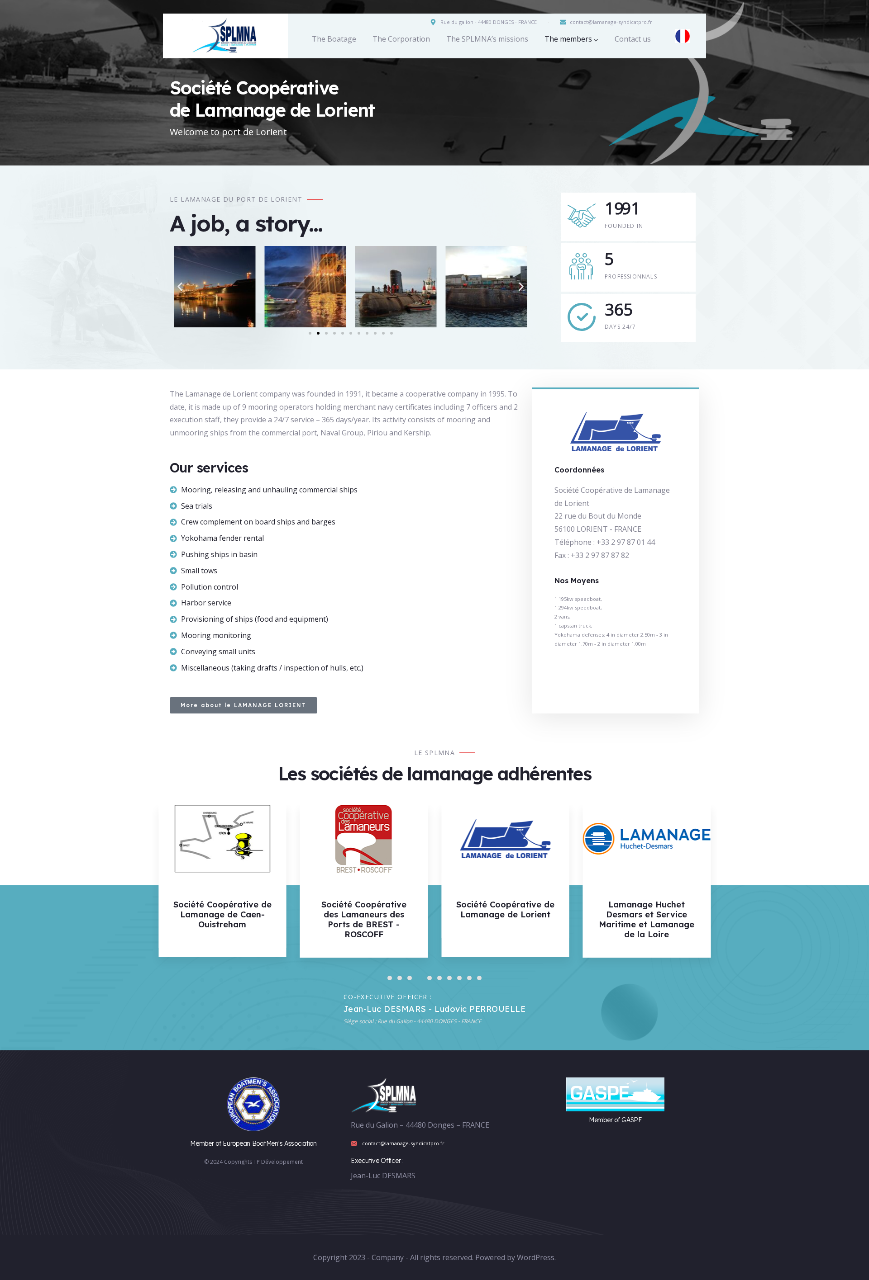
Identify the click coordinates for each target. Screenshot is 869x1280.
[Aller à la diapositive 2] (318, 333)
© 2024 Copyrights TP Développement (253, 1162)
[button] (180, 287)
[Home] (225, 35)
